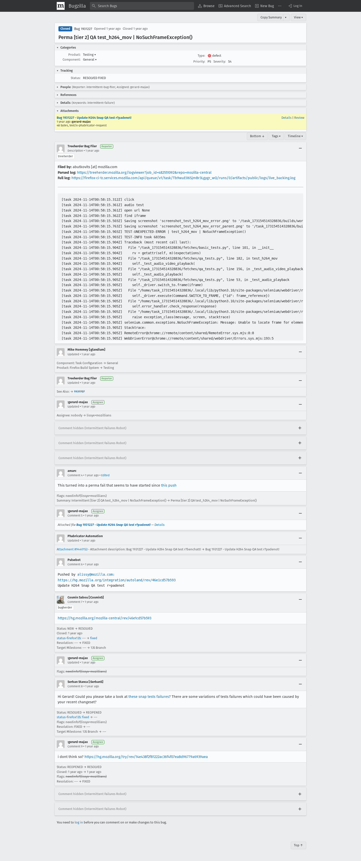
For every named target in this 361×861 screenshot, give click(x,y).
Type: (201, 55)
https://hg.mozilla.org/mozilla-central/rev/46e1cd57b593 (104, 618)
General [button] (90, 59)
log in (79, 822)
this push (169, 485)
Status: (76, 78)
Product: (74, 54)
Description (75, 150)
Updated (73, 354)
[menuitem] (206, 6)
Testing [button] (89, 54)
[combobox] (142, 6)
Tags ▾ (276, 136)
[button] (295, 6)
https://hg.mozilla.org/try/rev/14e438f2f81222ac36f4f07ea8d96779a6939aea (146, 757)
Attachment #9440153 (72, 549)
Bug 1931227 (83, 29)
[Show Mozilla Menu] (61, 6)
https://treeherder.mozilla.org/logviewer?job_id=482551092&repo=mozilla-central (144, 172)
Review (299, 117)
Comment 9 (75, 746)
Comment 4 (75, 475)
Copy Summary (271, 17)
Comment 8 (75, 686)
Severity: (219, 61)
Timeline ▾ (295, 136)
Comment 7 (75, 602)
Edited (105, 475)
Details (286, 117)
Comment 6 (75, 564)
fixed (93, 638)
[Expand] (300, 428)
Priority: (199, 61)
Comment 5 (75, 515)
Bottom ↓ (257, 136)
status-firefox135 (69, 638)
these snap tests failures (148, 696)
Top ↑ (298, 845)
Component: (72, 59)
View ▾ (298, 17)
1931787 (79, 391)
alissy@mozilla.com (95, 574)
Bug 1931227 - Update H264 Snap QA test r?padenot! (94, 117)
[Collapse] (300, 148)
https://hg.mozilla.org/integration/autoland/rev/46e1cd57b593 (117, 580)
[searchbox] (142, 6)
